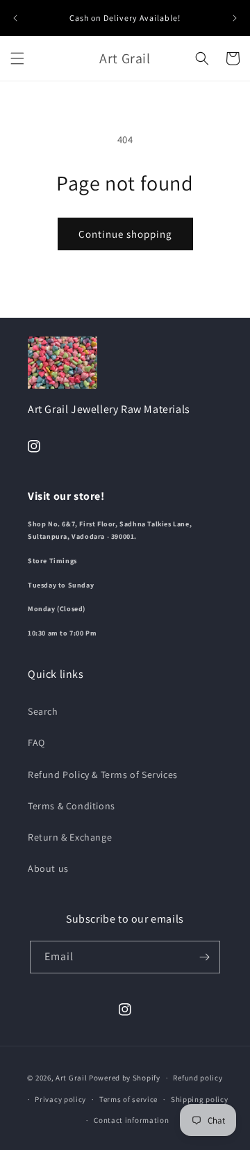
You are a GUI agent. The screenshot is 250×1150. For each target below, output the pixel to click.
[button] (17, 58)
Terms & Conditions (71, 806)
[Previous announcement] (15, 18)
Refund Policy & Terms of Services (103, 774)
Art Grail (71, 1078)
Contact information (131, 1120)
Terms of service (128, 1099)
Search (43, 711)
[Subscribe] (204, 957)
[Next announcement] (234, 18)
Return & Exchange (70, 837)
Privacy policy (60, 1099)
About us (48, 868)
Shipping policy (199, 1099)
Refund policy (197, 1078)
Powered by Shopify (124, 1078)
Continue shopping (125, 234)
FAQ (36, 742)
